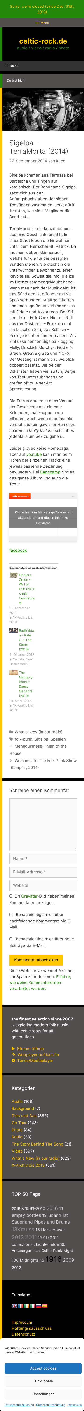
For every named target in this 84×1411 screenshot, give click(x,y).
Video (17, 1151)
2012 (16, 1267)
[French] (20, 1306)
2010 (43, 1237)
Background (23, 1108)
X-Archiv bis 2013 (28, 1165)
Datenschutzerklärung (19, 1405)
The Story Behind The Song (37, 1144)
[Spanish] (45, 1306)
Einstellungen (43, 1394)
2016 (52, 1208)
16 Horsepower (50, 1229)
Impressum (75, 1405)
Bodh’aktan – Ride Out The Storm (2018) (26, 640)
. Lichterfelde (46, 1244)
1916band (51, 1215)
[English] (14, 1306)
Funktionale (43, 1381)
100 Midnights (25, 1260)
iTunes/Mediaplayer (34, 1060)
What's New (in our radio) (39, 732)
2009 (68, 1260)
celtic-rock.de (43, 41)
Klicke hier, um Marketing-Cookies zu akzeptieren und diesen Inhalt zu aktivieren (43, 517)
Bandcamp (50, 472)
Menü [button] (14, 66)
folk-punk (23, 739)
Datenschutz (23, 1334)
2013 (18, 1237)
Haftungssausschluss (32, 1328)
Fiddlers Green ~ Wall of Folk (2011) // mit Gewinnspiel (27, 589)
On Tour (19, 1122)
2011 (31, 1237)
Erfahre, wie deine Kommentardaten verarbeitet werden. (40, 982)
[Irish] (26, 1306)
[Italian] (32, 1306)
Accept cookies (43, 1368)
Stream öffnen (30, 1048)
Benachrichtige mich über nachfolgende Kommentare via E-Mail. (40, 920)
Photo (17, 1130)
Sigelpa (41, 739)
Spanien (58, 739)
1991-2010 (35, 1208)
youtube (34, 454)
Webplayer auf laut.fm (38, 1054)
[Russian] (39, 1306)
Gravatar (29, 896)
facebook (18, 550)
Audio (17, 1101)
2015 (16, 1208)
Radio (17, 1137)
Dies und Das (24, 1115)
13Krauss (23, 1229)
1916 (54, 1259)
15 (42, 1260)
